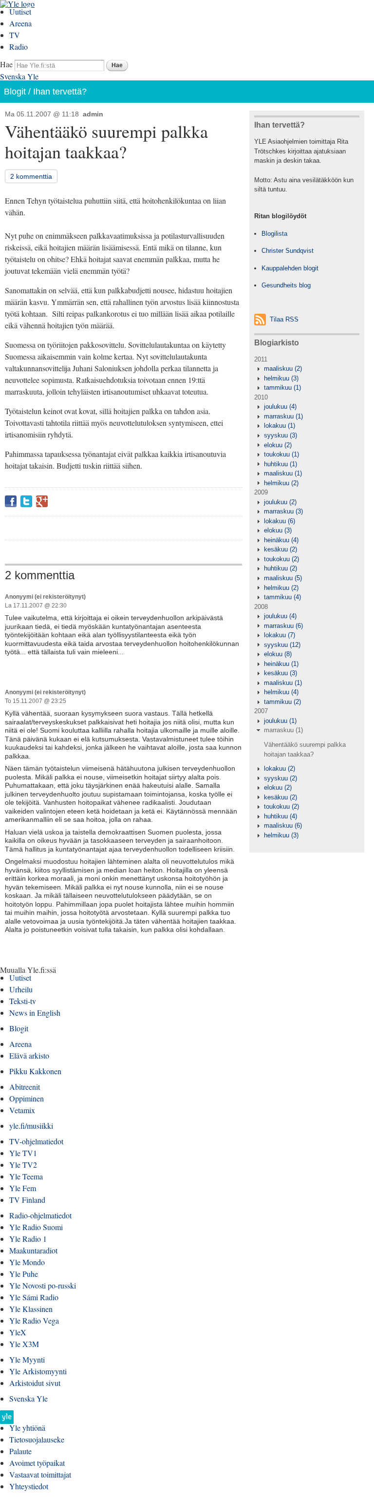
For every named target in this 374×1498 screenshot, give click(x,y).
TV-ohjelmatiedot (36, 1141)
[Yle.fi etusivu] (7, 1420)
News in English (34, 1012)
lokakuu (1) (279, 425)
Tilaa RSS (284, 319)
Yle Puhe (23, 1274)
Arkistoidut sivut (34, 1383)
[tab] (306, 369)
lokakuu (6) (279, 521)
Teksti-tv (22, 1001)
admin (93, 114)
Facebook (11, 501)
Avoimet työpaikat (37, 1463)
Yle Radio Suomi (36, 1227)
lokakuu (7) (279, 635)
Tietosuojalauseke (36, 1439)
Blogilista (274, 233)
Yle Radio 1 (28, 1238)
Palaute (20, 1451)
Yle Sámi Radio (33, 1297)
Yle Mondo (27, 1262)
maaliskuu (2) (283, 368)
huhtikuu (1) (280, 464)
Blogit (15, 91)
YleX (17, 1332)
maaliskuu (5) (283, 578)
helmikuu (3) (281, 378)
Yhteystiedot (28, 1486)
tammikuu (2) (282, 701)
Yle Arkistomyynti (38, 1371)
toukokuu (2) (281, 559)
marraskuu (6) (283, 625)
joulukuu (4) (280, 406)
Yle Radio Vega (34, 1320)
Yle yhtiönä (27, 1427)
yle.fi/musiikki (31, 1125)
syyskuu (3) (280, 435)
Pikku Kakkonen (35, 1071)
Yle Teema (26, 1176)
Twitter (26, 501)
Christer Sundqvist (288, 250)
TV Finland (27, 1200)
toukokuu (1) (281, 454)
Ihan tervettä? (60, 91)
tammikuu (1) (282, 387)
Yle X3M (24, 1344)
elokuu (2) (278, 445)
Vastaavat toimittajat (40, 1474)
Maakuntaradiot (33, 1250)
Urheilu (21, 989)
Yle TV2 (23, 1164)
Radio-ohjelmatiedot (40, 1215)
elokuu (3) (278, 530)
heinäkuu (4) (281, 540)
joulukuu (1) (280, 720)
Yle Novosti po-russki (42, 1285)
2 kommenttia (31, 176)
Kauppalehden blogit (290, 268)
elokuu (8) (278, 654)
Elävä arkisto (29, 1055)
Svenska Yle (19, 76)
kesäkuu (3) (280, 673)
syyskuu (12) (282, 644)
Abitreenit (24, 1086)
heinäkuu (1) (281, 663)
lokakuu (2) (279, 768)
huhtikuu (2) (280, 568)
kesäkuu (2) (280, 549)
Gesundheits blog (286, 285)
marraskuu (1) (283, 416)
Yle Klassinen (31, 1309)
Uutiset (20, 11)
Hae (6, 64)
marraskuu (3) (283, 511)
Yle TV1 (23, 1153)
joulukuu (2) (280, 502)
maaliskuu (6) (283, 825)
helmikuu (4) (281, 692)
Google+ (42, 501)
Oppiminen (26, 1098)
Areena (20, 23)
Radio (18, 46)
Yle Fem (22, 1188)
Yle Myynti (27, 1359)
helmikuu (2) (281, 483)
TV (14, 35)
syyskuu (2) (280, 778)
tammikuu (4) (282, 597)
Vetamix (22, 1110)
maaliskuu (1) (283, 473)
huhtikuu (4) (280, 816)
